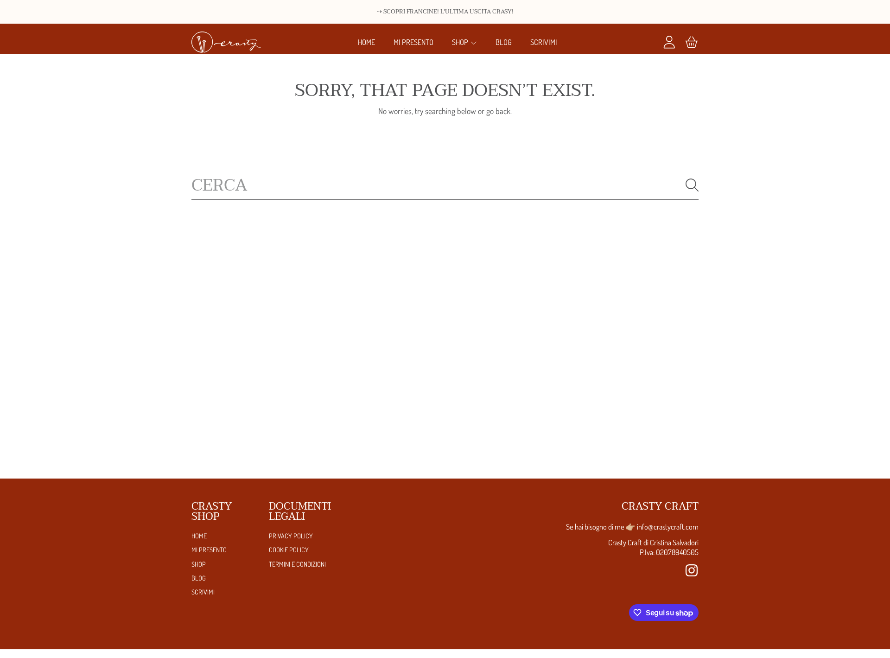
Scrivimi (203, 592)
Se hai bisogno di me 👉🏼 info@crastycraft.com (632, 526)
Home (199, 535)
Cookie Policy (289, 549)
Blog (198, 578)
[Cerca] (692, 185)
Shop (461, 42)
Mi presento (209, 549)
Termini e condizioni (297, 564)
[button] (691, 42)
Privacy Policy (291, 535)
